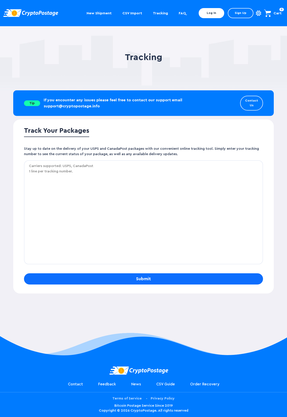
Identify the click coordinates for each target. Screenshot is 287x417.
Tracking (160, 13)
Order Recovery (204, 384)
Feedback (107, 384)
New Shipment (99, 13)
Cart (278, 13)
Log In (211, 13)
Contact (75, 384)
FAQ (182, 13)
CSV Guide (165, 384)
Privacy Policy (163, 398)
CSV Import (132, 13)
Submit (143, 279)
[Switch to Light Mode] (258, 13)
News (136, 384)
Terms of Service (127, 398)
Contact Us (251, 103)
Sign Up (240, 13)
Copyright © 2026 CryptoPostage (127, 410)
